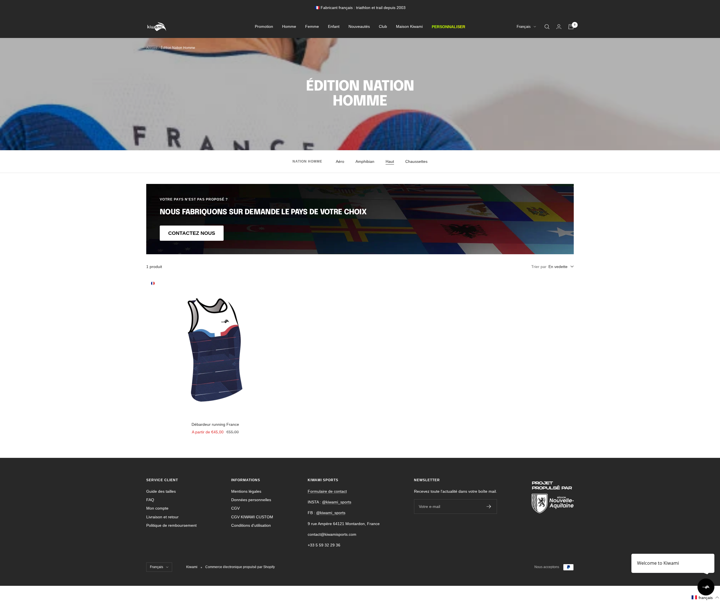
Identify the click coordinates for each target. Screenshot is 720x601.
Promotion (264, 26)
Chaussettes (416, 161)
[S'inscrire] (489, 506)
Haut (390, 161)
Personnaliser (448, 26)
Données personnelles (251, 500)
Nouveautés (359, 26)
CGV (235, 508)
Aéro (340, 161)
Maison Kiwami (409, 26)
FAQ (150, 500)
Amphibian (365, 161)
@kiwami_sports (336, 502)
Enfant (333, 26)
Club (383, 26)
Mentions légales (246, 491)
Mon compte (157, 508)
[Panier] (571, 26)
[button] (705, 597)
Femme (312, 26)
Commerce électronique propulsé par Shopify (240, 567)
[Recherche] (547, 26)
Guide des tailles (161, 491)
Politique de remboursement (171, 525)
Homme (289, 26)
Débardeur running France (215, 424)
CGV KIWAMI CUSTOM (252, 517)
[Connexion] (558, 26)
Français (524, 27)
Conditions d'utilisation (251, 525)
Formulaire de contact (327, 491)
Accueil (152, 48)
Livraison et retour (162, 517)
